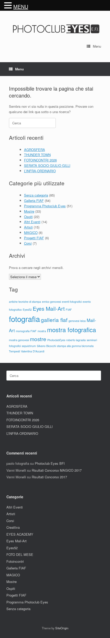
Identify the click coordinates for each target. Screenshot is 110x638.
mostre (38, 339)
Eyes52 (27, 309)
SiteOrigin (61, 628)
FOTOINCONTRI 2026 (40, 160)
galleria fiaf (54, 319)
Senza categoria (36, 195)
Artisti (28, 227)
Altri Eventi (32, 221)
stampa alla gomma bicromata (75, 346)
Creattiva (13, 527)
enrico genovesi (51, 302)
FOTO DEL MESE (19, 554)
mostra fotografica (71, 329)
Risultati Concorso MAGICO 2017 (57, 470)
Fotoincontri (15, 561)
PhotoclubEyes (56, 340)
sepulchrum (29, 346)
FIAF (69, 309)
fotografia (24, 318)
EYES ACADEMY (19, 534)
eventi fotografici (72, 302)
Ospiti (28, 216)
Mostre (29, 211)
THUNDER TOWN (37, 154)
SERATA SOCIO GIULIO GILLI (47, 165)
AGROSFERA (34, 149)
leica (83, 321)
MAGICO (31, 232)
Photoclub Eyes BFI (50, 463)
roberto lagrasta (76, 340)
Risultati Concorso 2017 (49, 476)
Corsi (28, 243)
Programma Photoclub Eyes (45, 205)
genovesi (74, 321)
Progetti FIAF (34, 237)
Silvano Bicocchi (46, 346)
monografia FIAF (26, 331)
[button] (8, 5)
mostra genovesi (19, 340)
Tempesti (14, 351)
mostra (42, 331)
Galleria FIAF (34, 200)
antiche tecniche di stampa (25, 302)
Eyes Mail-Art (49, 308)
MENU (20, 6)
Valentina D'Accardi (32, 351)
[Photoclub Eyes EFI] (55, 28)
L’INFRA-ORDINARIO (40, 170)
